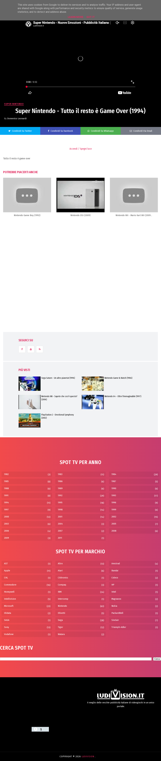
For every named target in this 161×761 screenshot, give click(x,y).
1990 (113, 488)
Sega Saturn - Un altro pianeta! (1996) (58, 378)
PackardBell (117, 613)
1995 (60, 502)
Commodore (10, 584)
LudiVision (88, 756)
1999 (113, 509)
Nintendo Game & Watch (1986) (118, 378)
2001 (60, 516)
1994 (6, 502)
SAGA (6, 620)
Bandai (114, 570)
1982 (6, 474)
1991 (6, 495)
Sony (6, 627)
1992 (60, 495)
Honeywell (9, 591)
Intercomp (63, 598)
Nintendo (62, 605)
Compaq (62, 584)
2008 (113, 530)
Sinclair (115, 620)
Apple (7, 570)
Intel (113, 591)
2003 (6, 523)
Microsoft (8, 605)
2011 (60, 537)
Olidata (7, 613)
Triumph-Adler (118, 627)
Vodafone (9, 634)
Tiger (60, 627)
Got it (90, 17)
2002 (113, 516)
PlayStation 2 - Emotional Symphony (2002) (57, 416)
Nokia (114, 605)
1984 (113, 474)
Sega (60, 620)
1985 (6, 481)
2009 (6, 537)
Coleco (114, 577)
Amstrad (115, 563)
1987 (113, 481)
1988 (6, 488)
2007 (60, 530)
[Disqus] (80, 259)
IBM (59, 591)
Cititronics (63, 577)
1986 (60, 481)
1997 (6, 509)
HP (112, 584)
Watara (61, 634)
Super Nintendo (14, 103)
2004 (60, 523)
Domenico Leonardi (17, 118)
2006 (6, 530)
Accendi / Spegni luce (80, 148)
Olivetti (61, 613)
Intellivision (10, 598)
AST (6, 563)
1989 (60, 488)
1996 (113, 502)
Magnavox (116, 598)
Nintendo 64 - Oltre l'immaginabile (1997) (123, 396)
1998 (60, 509)
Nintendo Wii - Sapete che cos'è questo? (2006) (59, 398)
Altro (60, 563)
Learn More (75, 17)
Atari (60, 570)
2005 (113, 523)
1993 (113, 495)
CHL (6, 577)
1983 (60, 474)
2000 (6, 516)
